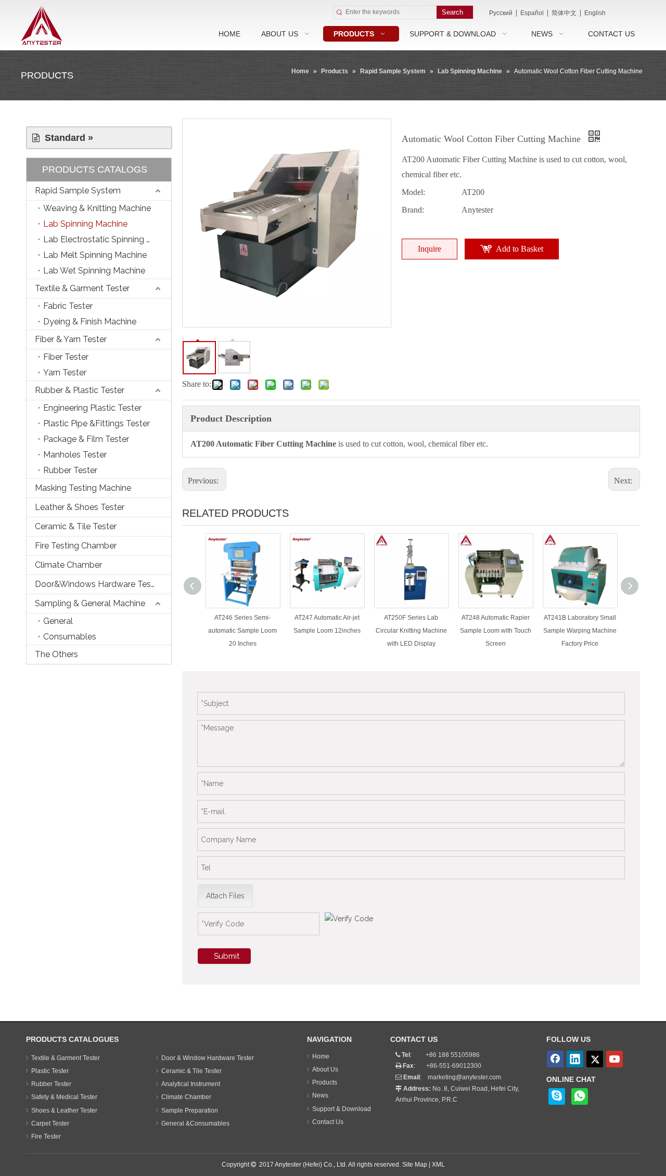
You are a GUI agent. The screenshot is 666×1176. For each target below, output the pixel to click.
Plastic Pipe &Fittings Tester (96, 423)
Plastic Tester (50, 1071)
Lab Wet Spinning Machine (94, 271)
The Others (56, 654)
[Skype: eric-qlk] (556, 1096)
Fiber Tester (65, 357)
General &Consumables (195, 1123)
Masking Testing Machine (83, 488)
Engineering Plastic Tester (92, 408)
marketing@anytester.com (464, 1077)
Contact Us (327, 1122)
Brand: (413, 209)
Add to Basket (519, 248)
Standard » (66, 138)
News (320, 1095)
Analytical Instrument (190, 1084)
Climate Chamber (68, 565)
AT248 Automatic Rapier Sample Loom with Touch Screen (495, 630)
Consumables (69, 637)
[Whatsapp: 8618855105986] (579, 1096)
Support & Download (341, 1109)
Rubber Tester (70, 470)
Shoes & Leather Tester (64, 1110)
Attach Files (225, 896)
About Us (325, 1069)
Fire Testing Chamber (76, 546)
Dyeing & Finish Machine (89, 321)
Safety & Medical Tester (64, 1097)
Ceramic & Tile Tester (76, 526)
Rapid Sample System (78, 190)
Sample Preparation (189, 1110)
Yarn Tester (64, 372)
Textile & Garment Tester (82, 288)
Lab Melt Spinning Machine (95, 255)
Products (324, 1082)
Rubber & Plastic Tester (79, 390)
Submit (226, 956)
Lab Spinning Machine (85, 224)
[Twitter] (594, 1059)
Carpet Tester (50, 1123)
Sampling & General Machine (90, 603)
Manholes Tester (75, 455)
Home (320, 1056)
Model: (413, 192)
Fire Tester (46, 1136)
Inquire (429, 248)
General (58, 621)
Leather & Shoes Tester (79, 507)
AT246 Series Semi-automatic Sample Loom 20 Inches (242, 630)
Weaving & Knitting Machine (97, 208)
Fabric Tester (68, 306)
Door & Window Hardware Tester (207, 1058)
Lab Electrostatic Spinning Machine (107, 239)
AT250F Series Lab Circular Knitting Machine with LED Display (411, 630)
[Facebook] (555, 1059)
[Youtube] (614, 1059)
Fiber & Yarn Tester (71, 339)
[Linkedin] (575, 1059)
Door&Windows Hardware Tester (98, 584)
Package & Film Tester (86, 439)
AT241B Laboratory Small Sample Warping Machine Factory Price (580, 630)
